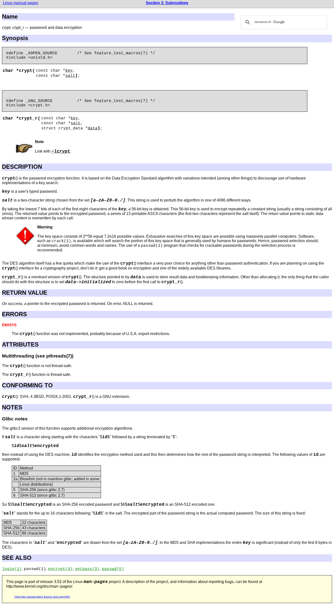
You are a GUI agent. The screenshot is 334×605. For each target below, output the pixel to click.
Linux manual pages (20, 3)
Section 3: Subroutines (167, 3)
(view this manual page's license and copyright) (42, 596)
